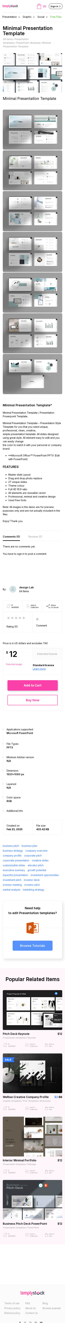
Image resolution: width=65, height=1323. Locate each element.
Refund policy (12, 1313)
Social (40, 16)
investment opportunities (45, 875)
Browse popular (52, 1308)
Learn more (39, 668)
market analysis (11, 889)
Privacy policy (12, 1308)
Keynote (31, 1037)
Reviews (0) (35, 536)
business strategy (13, 850)
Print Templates (30, 1101)
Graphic (27, 16)
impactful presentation (15, 875)
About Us (30, 1308)
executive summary (14, 870)
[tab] (11, 537)
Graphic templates (12, 1101)
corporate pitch (33, 855)
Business (35, 42)
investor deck (32, 879)
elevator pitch (36, 865)
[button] (32, 685)
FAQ (27, 1303)
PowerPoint (22, 42)
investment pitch (12, 879)
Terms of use (11, 1303)
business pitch (11, 845)
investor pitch (32, 884)
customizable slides (14, 865)
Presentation (9, 16)
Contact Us (31, 1313)
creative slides (40, 860)
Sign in (54, 6)
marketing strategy (33, 889)
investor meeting (12, 884)
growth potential (37, 870)
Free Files (56, 16)
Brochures (45, 1101)
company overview (36, 850)
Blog (45, 1303)
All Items (7, 39)
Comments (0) (11, 536)
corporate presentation (16, 860)
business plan (29, 845)
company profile (12, 855)
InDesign (31, 1164)
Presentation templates (14, 1037)
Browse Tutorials (32, 945)
